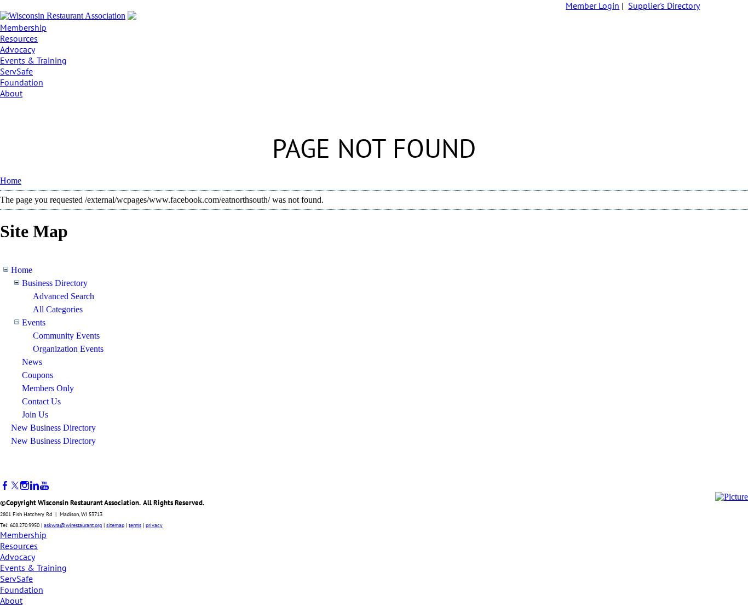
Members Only (48, 388)
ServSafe (16, 71)
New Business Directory (53, 427)
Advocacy (17, 49)
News (32, 362)
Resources (19, 38)
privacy (154, 525)
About (11, 93)
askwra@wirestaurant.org (73, 525)
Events (33, 322)
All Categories (58, 309)
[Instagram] (24, 485)
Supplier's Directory (664, 5)
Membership (23, 27)
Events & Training (33, 60)
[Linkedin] (34, 485)
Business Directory (55, 283)
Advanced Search (63, 296)
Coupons (37, 375)
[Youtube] (44, 485)
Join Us (35, 414)
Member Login (592, 5)
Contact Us (41, 401)
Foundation (21, 82)
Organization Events (68, 348)
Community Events (66, 335)
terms (135, 525)
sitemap (115, 525)
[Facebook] (5, 485)
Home (10, 180)
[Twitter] (14, 485)
